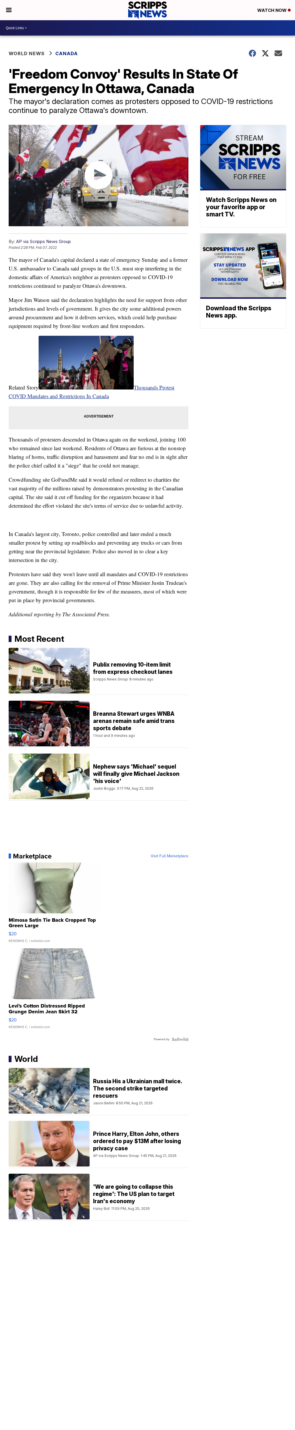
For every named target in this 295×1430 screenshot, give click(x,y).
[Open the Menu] (8, 10)
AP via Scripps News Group (43, 241)
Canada (66, 53)
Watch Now (272, 10)
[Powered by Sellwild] (180, 1039)
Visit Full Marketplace (169, 856)
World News (27, 53)
